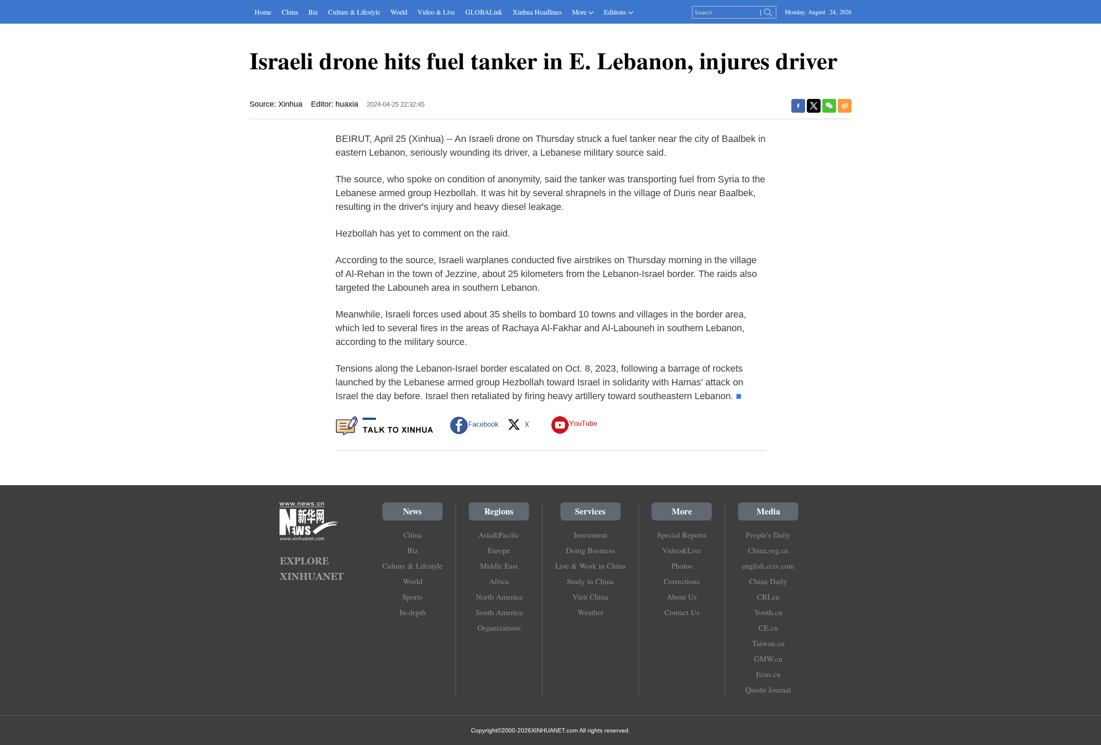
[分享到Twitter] (814, 106)
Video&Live (681, 550)
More (579, 11)
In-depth (413, 612)
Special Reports (681, 535)
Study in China (590, 581)
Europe (499, 550)
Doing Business (590, 550)
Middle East (499, 565)
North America (499, 596)
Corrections (682, 581)
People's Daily (768, 535)
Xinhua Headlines (537, 11)
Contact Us (681, 612)
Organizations (499, 627)
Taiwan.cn (768, 643)
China (290, 11)
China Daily (768, 581)
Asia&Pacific (499, 535)
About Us (682, 596)
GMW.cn (768, 658)
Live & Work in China (590, 565)
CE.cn (768, 627)
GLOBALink (483, 11)
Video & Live (436, 11)
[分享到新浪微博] (845, 106)
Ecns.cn (768, 674)
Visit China (590, 596)
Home (263, 11)
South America (499, 612)
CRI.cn (768, 596)
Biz (313, 11)
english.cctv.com (768, 565)
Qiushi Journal (768, 689)
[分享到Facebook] (798, 106)
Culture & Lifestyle (354, 11)
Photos (681, 565)
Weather (590, 612)
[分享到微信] (829, 106)
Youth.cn (768, 612)
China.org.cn (768, 550)
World (399, 11)
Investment (590, 535)
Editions (615, 11)
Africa (499, 581)
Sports (412, 596)
